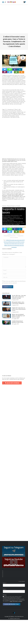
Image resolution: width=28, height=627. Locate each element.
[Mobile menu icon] (3, 2)
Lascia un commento (14, 237)
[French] (9, 2)
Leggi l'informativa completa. (15, 601)
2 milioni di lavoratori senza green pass (13, 240)
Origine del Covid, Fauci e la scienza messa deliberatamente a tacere (19, 309)
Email (4, 589)
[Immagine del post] (6, 297)
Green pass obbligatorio (8, 241)
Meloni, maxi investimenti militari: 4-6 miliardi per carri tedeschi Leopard (18, 316)
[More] (21, 72)
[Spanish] (15, 2)
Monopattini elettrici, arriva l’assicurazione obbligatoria (18, 302)
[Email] (16, 72)
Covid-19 (5, 56)
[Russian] (13, 2)
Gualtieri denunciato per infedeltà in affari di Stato (17, 321)
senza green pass (20, 245)
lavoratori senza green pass (18, 243)
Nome (4, 583)
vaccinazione (14, 247)
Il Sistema (6, 58)
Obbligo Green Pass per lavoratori (10, 245)
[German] (10, 2)
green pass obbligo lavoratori (18, 241)
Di (10, 235)
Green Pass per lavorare (8, 243)
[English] (8, 2)
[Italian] (12, 2)
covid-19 (23, 240)
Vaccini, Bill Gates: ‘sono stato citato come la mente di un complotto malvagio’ (19, 297)
